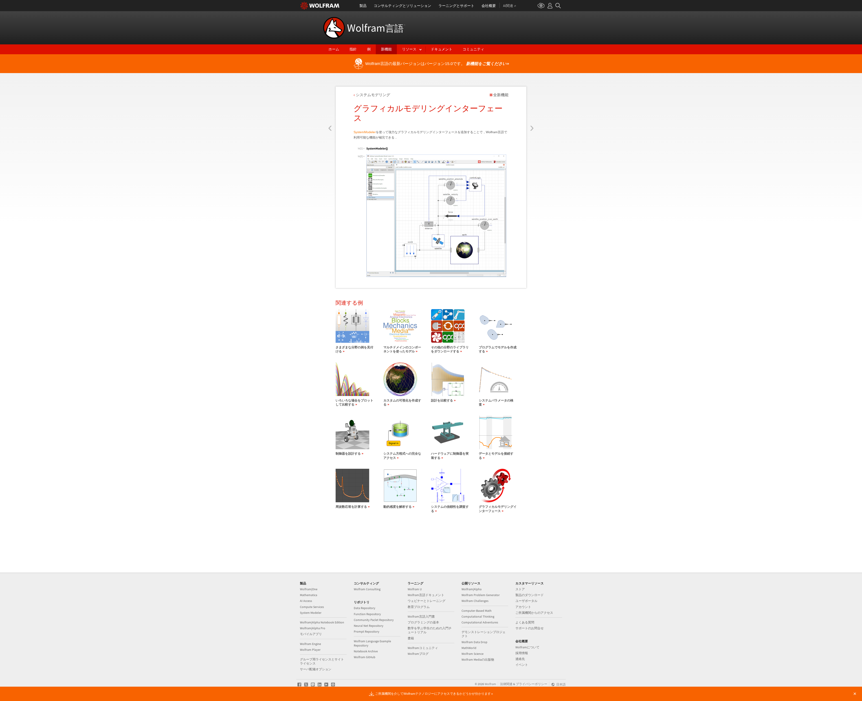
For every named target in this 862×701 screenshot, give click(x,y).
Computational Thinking (478, 616)
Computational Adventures (480, 622)
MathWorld (469, 648)
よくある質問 (524, 622)
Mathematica (308, 595)
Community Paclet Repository (374, 620)
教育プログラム (419, 607)
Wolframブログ (418, 654)
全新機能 (500, 95)
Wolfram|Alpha (472, 589)
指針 (353, 49)
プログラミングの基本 (423, 622)
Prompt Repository (366, 631)
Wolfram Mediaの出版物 (478, 660)
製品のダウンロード (529, 595)
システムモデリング (373, 95)
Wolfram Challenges (475, 601)
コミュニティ (473, 49)
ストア (520, 589)
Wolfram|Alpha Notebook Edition (322, 622)
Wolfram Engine (310, 644)
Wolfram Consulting (367, 589)
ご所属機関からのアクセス (534, 613)
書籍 (411, 638)
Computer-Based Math (477, 611)
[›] (532, 101)
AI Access (306, 601)
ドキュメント (441, 49)
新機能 (386, 49)
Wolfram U (415, 589)
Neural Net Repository (368, 626)
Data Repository (364, 608)
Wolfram (376, 28)
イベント (521, 665)
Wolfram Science (473, 654)
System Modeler (310, 613)
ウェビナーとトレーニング (426, 601)
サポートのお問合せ (529, 628)
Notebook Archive (366, 651)
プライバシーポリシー (531, 684)
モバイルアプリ (311, 634)
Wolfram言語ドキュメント (426, 595)
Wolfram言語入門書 (421, 616)
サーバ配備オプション (315, 669)
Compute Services (312, 607)
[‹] (330, 101)
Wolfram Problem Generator (481, 595)
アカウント (523, 607)
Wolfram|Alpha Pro (312, 628)
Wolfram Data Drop (474, 642)
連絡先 (520, 659)
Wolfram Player (310, 650)
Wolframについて (527, 647)
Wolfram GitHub (364, 657)
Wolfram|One (308, 589)
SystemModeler (365, 132)
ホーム (333, 49)
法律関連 (506, 684)
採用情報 (521, 653)
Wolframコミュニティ (423, 648)
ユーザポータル (526, 601)
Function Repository (367, 614)
